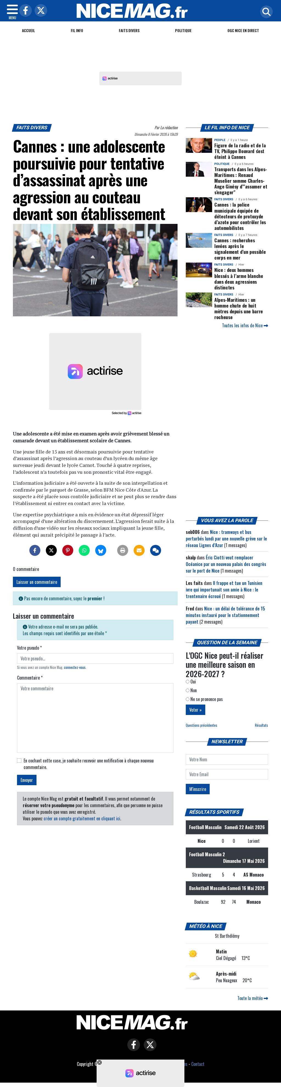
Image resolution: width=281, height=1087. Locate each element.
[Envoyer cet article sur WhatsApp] (84, 550)
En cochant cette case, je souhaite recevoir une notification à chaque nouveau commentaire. (89, 763)
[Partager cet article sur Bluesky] (100, 550)
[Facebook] (24, 11)
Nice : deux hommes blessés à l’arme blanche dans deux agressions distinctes (238, 278)
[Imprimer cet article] (122, 550)
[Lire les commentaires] (155, 550)
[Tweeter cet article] (51, 550)
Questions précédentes (201, 725)
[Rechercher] (265, 12)
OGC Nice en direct (243, 30)
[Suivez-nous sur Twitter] (148, 1048)
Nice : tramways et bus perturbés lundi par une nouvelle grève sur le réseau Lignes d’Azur (226, 538)
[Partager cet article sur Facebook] (34, 550)
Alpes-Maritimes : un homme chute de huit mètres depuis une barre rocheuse (238, 308)
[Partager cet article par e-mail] (139, 550)
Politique (183, 30)
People (219, 140)
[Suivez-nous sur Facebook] (132, 1048)
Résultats (261, 725)
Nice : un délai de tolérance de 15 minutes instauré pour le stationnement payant (225, 615)
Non (193, 690)
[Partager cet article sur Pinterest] (67, 550)
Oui (192, 681)
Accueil (28, 30)
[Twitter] (39, 11)
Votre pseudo (29, 647)
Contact (197, 1064)
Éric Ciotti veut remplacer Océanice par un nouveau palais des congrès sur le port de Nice (226, 564)
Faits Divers (129, 30)
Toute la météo (250, 998)
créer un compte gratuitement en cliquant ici (82, 818)
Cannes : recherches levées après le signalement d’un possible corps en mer (240, 248)
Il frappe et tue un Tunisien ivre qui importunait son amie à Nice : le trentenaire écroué (224, 589)
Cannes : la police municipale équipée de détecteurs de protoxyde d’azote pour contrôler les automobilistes (240, 216)
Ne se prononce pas (206, 699)
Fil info (77, 30)
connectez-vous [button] (75, 667)
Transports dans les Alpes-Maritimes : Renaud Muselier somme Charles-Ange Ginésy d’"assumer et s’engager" (240, 180)
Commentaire (30, 677)
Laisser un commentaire (36, 582)
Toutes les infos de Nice (243, 325)
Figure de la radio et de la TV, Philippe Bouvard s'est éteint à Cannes (240, 151)
